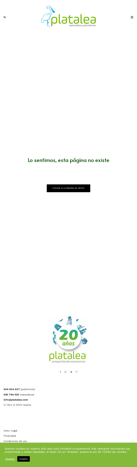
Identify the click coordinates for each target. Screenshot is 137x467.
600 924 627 (12, 389)
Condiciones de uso (15, 441)
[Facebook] (60, 372)
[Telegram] (71, 372)
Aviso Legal (10, 430)
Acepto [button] (23, 459)
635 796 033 (11, 394)
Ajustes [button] (10, 459)
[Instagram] (65, 372)
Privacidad (10, 435)
